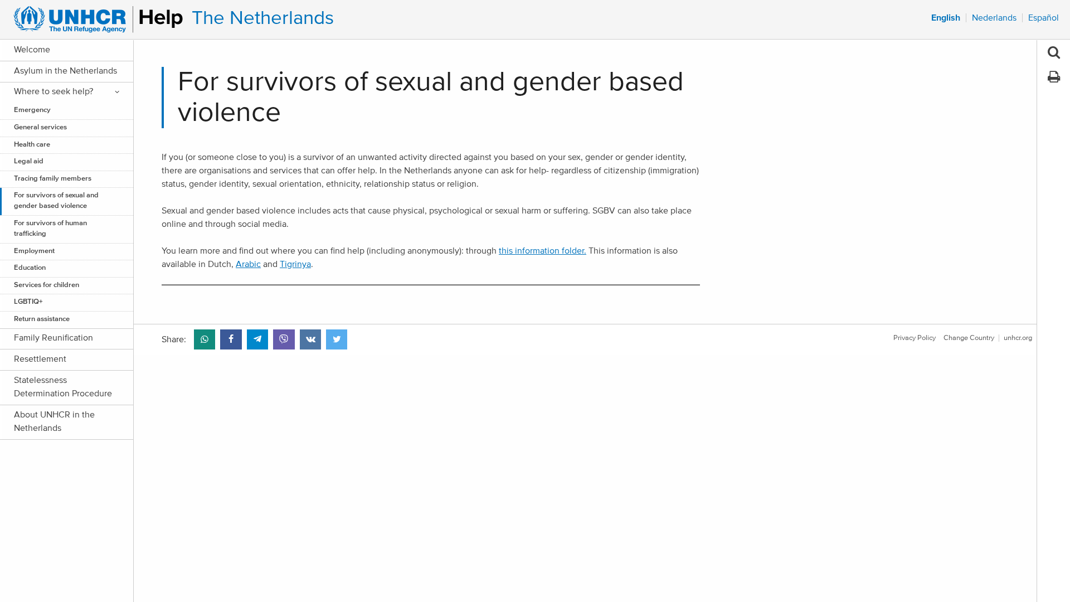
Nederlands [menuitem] (994, 17)
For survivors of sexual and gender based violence (56, 201)
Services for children (46, 285)
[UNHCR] (93, 19)
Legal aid (28, 161)
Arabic (248, 264)
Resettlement (40, 359)
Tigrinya (295, 264)
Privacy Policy (914, 338)
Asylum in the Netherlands (65, 70)
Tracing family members (52, 178)
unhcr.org (1018, 338)
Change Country (968, 338)
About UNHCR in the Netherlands (54, 421)
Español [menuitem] (1043, 17)
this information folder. (542, 250)
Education (30, 267)
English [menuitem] (945, 17)
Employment (34, 251)
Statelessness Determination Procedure (63, 387)
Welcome (32, 49)
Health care (32, 144)
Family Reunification (53, 337)
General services (40, 127)
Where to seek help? (53, 91)
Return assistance (42, 319)
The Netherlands (263, 18)
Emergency (32, 110)
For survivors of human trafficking (50, 228)
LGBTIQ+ (28, 301)
